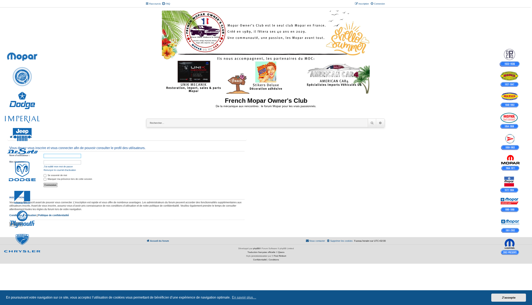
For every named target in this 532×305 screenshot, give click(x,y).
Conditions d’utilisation (22, 215)
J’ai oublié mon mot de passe (58, 166)
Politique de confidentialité (53, 215)
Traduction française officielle (261, 252)
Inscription (16, 224)
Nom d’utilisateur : (19, 155)
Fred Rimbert (280, 256)
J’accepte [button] (509, 297)
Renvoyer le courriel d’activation (60, 170)
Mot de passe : (17, 161)
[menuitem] (166, 3)
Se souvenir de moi (57, 175)
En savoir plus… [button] (244, 297)
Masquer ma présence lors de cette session (69, 179)
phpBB (256, 248)
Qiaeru (281, 252)
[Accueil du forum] (266, 51)
